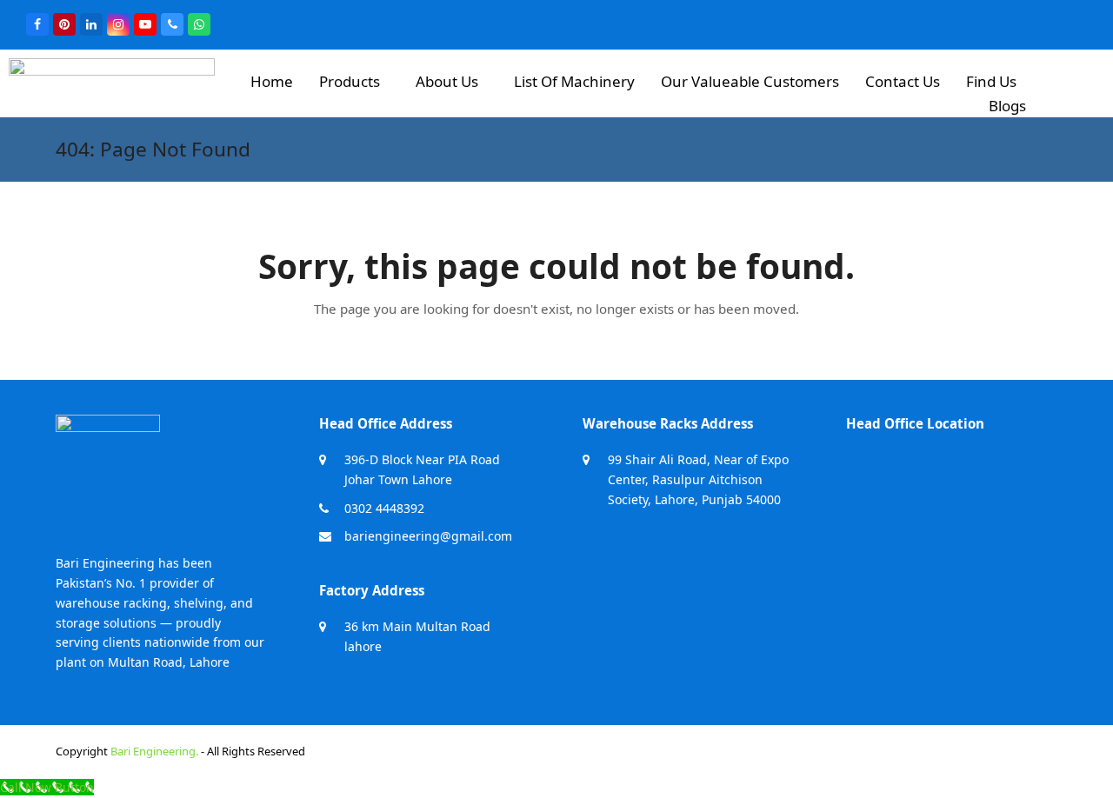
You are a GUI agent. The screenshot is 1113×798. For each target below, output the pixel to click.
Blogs (1007, 106)
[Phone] (172, 24)
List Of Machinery (574, 81)
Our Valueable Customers (750, 81)
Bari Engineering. (154, 751)
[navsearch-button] (1078, 80)
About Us (447, 81)
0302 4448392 (384, 508)
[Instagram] (118, 24)
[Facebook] (37, 24)
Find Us (991, 81)
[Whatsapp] (199, 24)
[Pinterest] (64, 24)
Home (271, 81)
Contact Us (902, 81)
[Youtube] (145, 24)
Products (349, 81)
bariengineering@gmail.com (428, 536)
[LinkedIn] (91, 24)
